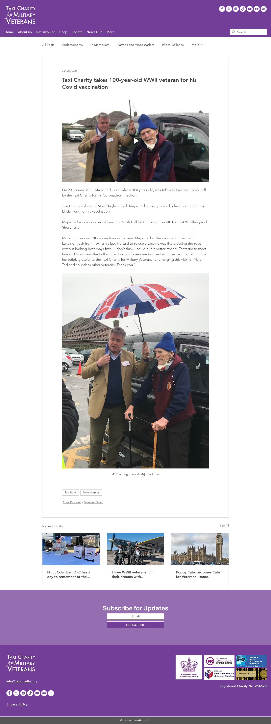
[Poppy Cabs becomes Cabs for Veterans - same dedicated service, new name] (200, 549)
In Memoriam (100, 45)
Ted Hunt (70, 492)
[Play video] (135, 141)
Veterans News (93, 502)
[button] (25, 32)
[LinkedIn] (264, 9)
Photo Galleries (173, 45)
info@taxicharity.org (21, 681)
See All (224, 525)
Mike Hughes (91, 492)
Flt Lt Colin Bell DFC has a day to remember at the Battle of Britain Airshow (68, 574)
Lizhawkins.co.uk (141, 720)
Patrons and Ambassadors (135, 45)
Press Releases (72, 502)
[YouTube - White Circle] (250, 9)
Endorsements (72, 45)
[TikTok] (243, 9)
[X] (229, 9)
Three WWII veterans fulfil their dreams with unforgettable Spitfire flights (135, 574)
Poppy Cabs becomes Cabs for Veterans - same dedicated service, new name (198, 574)
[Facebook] (222, 9)
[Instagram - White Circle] (236, 9)
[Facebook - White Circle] (9, 693)
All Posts (48, 45)
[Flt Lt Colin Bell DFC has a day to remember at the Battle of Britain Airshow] (71, 549)
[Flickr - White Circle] (257, 9)
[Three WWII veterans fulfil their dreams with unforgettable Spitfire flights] (135, 549)
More (195, 45)
